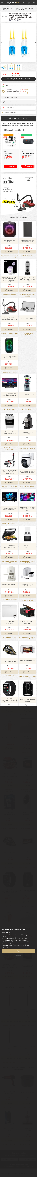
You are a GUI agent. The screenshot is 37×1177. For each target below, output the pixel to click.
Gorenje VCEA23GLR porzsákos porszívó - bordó (9, 318)
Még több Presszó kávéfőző (27, 448)
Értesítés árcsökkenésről (10, 112)
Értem (18, 951)
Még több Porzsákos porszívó (9, 333)
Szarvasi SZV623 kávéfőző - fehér (9, 585)
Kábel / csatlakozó (20, 7)
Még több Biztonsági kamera (27, 486)
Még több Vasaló (9, 676)
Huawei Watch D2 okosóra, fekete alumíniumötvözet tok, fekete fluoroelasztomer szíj (9, 700)
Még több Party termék (9, 372)
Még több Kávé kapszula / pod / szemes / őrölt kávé (27, 638)
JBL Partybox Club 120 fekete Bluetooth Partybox (9, 357)
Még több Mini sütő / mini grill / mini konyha (27, 677)
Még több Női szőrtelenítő (9, 294)
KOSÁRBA (11, 166)
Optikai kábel (30, 7)
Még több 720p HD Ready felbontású (9, 410)
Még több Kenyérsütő (27, 600)
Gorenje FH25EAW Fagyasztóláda (9, 622)
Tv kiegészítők (10, 7)
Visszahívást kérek (12, 97)
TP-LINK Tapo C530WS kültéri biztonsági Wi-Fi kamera (27, 471)
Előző (2, 42)
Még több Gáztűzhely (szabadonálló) (9, 448)
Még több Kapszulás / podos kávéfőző (27, 295)
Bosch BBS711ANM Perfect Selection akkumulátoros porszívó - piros (9, 471)
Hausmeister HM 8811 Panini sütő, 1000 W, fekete (9, 546)
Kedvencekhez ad (9, 108)
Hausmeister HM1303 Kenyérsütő (27, 585)
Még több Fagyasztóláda (9, 637)
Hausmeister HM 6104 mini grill (27, 661)
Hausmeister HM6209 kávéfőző (27, 433)
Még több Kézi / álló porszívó (9, 486)
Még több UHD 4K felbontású (9, 523)
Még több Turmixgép (27, 409)
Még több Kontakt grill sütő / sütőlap (9, 561)
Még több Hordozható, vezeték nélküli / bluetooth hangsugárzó (9, 256)
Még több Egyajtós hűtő (27, 255)
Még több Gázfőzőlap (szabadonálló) (27, 333)
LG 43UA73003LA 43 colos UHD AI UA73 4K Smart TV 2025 (27, 508)
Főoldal (3, 7)
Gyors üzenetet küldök (13, 102)
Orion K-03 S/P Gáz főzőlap (27, 318)
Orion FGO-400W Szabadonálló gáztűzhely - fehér (9, 433)
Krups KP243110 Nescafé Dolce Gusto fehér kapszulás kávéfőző (27, 279)
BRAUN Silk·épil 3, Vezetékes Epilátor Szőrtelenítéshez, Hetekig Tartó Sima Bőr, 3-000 (9, 279)
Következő (35, 42)
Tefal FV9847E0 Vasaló (9, 661)
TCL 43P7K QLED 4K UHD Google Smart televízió (9, 509)
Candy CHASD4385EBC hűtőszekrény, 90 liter (27, 241)
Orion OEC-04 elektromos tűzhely (27, 546)
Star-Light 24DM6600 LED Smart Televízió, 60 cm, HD (9, 394)
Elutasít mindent (18, 955)
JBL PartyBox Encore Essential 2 (9, 241)
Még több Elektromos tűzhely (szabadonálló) (27, 561)
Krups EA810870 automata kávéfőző (27, 700)
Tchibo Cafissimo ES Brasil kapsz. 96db (27, 622)
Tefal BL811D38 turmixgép (27, 395)
